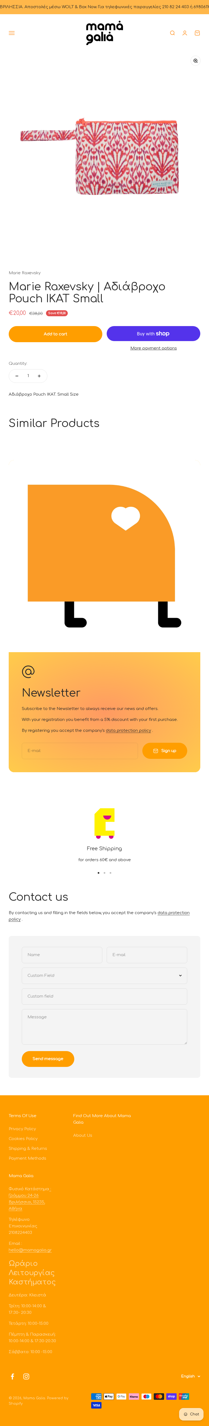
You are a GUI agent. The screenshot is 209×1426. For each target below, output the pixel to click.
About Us (82, 1135)
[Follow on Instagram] (26, 1376)
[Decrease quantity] (17, 376)
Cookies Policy (23, 1138)
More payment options (153, 348)
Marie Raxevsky (25, 273)
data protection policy (128, 730)
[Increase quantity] (39, 376)
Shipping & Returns (28, 1148)
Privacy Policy (22, 1129)
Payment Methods (27, 1158)
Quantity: (18, 363)
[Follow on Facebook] (12, 1376)
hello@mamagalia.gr (30, 1250)
